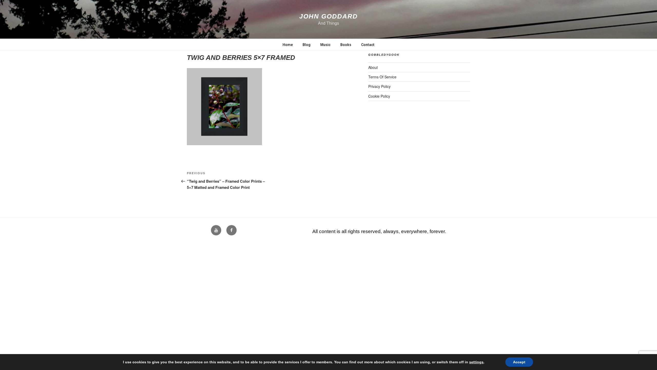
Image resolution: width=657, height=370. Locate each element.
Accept (519, 362)
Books (345, 45)
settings (476, 362)
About (373, 67)
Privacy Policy (379, 86)
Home (288, 45)
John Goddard (328, 16)
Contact (367, 45)
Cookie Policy (379, 96)
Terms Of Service (382, 76)
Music (325, 45)
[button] (224, 106)
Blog (307, 45)
